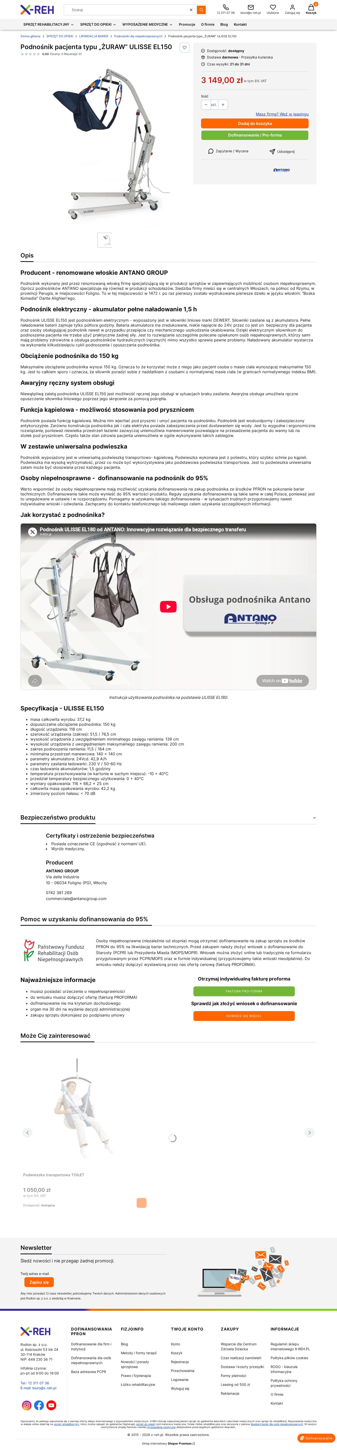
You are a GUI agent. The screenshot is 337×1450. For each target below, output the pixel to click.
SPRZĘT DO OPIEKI (59, 36)
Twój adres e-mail (34, 1274)
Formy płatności (233, 1375)
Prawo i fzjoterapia (136, 1375)
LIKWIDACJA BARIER (93, 36)
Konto (175, 1344)
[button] (201, 10)
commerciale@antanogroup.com (76, 898)
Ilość (204, 96)
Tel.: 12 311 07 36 (34, 1383)
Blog (124, 1344)
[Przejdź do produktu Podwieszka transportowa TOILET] (85, 1112)
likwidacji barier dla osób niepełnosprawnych (277, 1424)
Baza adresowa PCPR (88, 1372)
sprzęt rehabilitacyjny (66, 1424)
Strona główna (30, 36)
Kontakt (277, 1403)
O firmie (277, 1394)
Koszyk (177, 1353)
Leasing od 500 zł (235, 1384)
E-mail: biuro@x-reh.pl (38, 1388)
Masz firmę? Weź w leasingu (282, 114)
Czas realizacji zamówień (241, 1358)
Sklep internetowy (167, 1443)
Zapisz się (39, 1282)
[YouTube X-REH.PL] (51, 1409)
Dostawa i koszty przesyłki (242, 1367)
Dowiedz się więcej (244, 1016)
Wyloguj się (180, 1388)
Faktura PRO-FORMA (244, 991)
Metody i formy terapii (138, 1353)
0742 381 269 (59, 892)
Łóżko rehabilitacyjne (138, 1384)
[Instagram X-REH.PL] (27, 1409)
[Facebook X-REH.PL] (39, 1409)
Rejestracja (180, 1362)
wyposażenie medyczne (161, 1427)
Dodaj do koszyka (255, 123)
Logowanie (179, 1379)
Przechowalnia (182, 1371)
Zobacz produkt (142, 1203)
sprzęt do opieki (145, 1424)
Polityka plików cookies (289, 1358)
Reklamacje (230, 1393)
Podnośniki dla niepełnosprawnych (138, 36)
